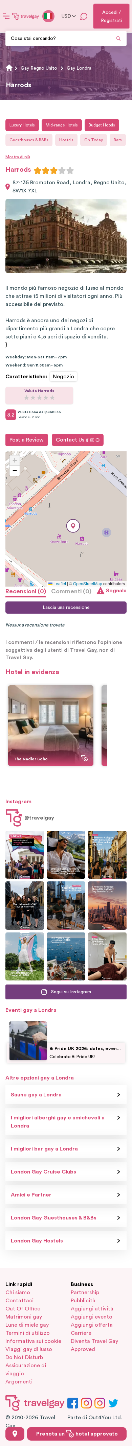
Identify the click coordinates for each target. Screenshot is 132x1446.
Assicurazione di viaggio (25, 1369)
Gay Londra (79, 68)
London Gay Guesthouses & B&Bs (53, 1217)
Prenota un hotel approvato (77, 1434)
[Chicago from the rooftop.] (66, 905)
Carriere (81, 1333)
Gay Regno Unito (39, 68)
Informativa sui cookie (33, 1341)
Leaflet (59, 583)
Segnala (116, 590)
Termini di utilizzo (27, 1333)
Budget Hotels (102, 125)
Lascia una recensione (66, 607)
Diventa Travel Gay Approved (94, 1345)
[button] (73, 526)
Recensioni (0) (25, 591)
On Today (93, 140)
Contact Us (70, 440)
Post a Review (26, 440)
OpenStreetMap (87, 583)
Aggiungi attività (92, 1308)
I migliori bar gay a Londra (44, 1149)
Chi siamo (17, 1292)
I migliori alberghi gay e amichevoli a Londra (58, 1122)
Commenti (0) (71, 591)
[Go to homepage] (25, 16)
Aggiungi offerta (92, 1325)
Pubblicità (83, 1300)
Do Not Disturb (24, 1357)
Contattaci (19, 1300)
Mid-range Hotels (62, 125)
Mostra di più (17, 157)
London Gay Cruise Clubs (43, 1172)
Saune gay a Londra (36, 1094)
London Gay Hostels (37, 1240)
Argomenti (18, 1381)
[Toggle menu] (6, 16)
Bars (118, 140)
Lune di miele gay (27, 1325)
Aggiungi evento (91, 1317)
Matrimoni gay (23, 1317)
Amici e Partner (31, 1195)
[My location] (14, 1434)
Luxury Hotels (22, 125)
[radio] (38, 170)
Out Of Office (22, 1308)
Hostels (66, 140)
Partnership (85, 1292)
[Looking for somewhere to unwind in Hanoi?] (107, 956)
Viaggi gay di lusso (28, 1349)
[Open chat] (84, 16)
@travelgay (39, 818)
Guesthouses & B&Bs (28, 140)
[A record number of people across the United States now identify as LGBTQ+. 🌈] (24, 855)
